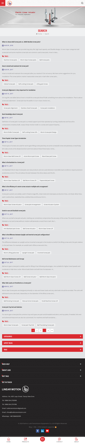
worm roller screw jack (11, 132)
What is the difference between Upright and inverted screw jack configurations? (26, 235)
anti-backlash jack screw (12, 229)
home (40, 34)
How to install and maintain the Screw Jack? (15, 66)
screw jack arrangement (33, 204)
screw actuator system (51, 204)
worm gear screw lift (46, 229)
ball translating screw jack (45, 325)
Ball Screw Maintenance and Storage (13, 259)
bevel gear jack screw (49, 156)
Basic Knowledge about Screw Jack (12, 114)
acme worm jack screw (31, 156)
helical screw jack (9, 84)
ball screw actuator (29, 229)
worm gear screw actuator (13, 204)
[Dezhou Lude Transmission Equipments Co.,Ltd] (9, 3)
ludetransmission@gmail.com (16, 408)
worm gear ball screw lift (12, 156)
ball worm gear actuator (48, 277)
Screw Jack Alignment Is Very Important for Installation (18, 90)
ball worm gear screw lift (12, 277)
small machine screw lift (50, 301)
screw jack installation (47, 108)
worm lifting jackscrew (11, 253)
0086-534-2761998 (11, 404)
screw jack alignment (11, 108)
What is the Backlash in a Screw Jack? (13, 162)
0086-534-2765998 (11, 400)
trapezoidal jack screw (47, 180)
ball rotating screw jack (11, 301)
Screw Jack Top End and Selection (12, 307)
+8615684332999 (15, 416)
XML (35, 427)
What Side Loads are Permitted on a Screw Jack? (16, 283)
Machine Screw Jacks (10, 60)
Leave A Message (42, 439)
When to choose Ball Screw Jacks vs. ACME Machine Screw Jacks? (21, 42)
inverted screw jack (43, 253)
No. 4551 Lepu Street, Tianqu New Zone (21, 396)
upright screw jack (28, 253)
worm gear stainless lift (12, 180)
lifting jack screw (42, 84)
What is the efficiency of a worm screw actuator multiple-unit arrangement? (25, 186)
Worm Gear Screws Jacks (28, 60)
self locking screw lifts (29, 132)
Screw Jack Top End (28, 325)
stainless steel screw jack (29, 108)
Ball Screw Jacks (45, 60)
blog (30, 427)
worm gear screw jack (11, 325)
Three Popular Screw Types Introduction (14, 138)
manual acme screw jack (30, 301)
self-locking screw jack (25, 84)
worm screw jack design (48, 132)
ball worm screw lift (29, 180)
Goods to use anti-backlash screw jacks (13, 211)
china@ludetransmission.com (16, 412)
